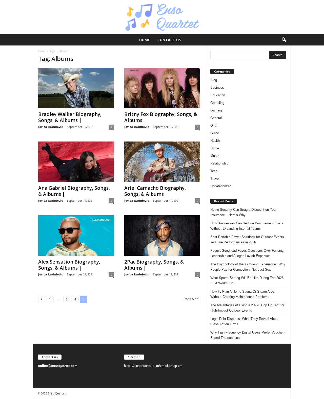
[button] (283, 39)
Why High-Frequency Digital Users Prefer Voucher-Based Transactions (247, 335)
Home (144, 39)
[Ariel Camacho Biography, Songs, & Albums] (162, 162)
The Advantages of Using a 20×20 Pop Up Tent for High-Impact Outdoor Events (247, 307)
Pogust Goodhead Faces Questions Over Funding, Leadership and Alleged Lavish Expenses (247, 253)
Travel (214, 178)
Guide (214, 133)
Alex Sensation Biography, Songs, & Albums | (69, 265)
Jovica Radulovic (50, 127)
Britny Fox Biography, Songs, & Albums (160, 117)
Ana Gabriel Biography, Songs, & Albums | (74, 191)
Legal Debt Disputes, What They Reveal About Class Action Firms (244, 321)
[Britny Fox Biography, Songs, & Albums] (162, 88)
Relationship (219, 163)
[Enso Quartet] (162, 17)
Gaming (216, 110)
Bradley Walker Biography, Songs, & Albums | (70, 117)
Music (214, 156)
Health (215, 141)
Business (217, 87)
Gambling (217, 103)
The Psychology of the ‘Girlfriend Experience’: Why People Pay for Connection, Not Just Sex (247, 266)
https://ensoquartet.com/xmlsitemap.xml (153, 366)
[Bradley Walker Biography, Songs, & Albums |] (76, 88)
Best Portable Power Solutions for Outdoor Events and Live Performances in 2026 (247, 239)
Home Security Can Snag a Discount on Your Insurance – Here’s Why (243, 212)
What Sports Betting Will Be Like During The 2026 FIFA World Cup (247, 280)
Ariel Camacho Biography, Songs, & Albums (155, 191)
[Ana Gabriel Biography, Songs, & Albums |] (76, 162)
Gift (213, 125)
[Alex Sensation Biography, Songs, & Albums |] (76, 235)
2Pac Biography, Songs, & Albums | (154, 265)
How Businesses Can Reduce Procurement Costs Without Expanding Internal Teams (246, 225)
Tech (213, 171)
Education (217, 95)
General (216, 118)
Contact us (169, 39)
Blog (213, 80)
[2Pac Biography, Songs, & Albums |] (162, 235)
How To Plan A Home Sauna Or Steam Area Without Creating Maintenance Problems (242, 294)
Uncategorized (220, 186)
